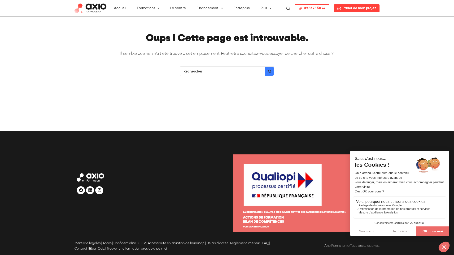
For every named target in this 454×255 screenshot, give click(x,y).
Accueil (120, 8)
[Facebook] (81, 190)
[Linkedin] (90, 190)
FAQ (265, 243)
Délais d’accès (217, 243)
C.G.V (142, 243)
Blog (92, 249)
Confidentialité (125, 243)
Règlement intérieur (245, 243)
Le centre (178, 8)
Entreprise (242, 8)
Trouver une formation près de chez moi (137, 249)
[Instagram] (99, 190)
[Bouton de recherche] (269, 71)
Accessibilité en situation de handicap (176, 243)
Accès (107, 243)
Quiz (101, 249)
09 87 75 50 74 (314, 8)
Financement (207, 8)
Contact (80, 249)
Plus (264, 8)
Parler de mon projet (359, 8)
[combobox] (222, 71)
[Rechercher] (288, 8)
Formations (146, 8)
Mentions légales (87, 243)
